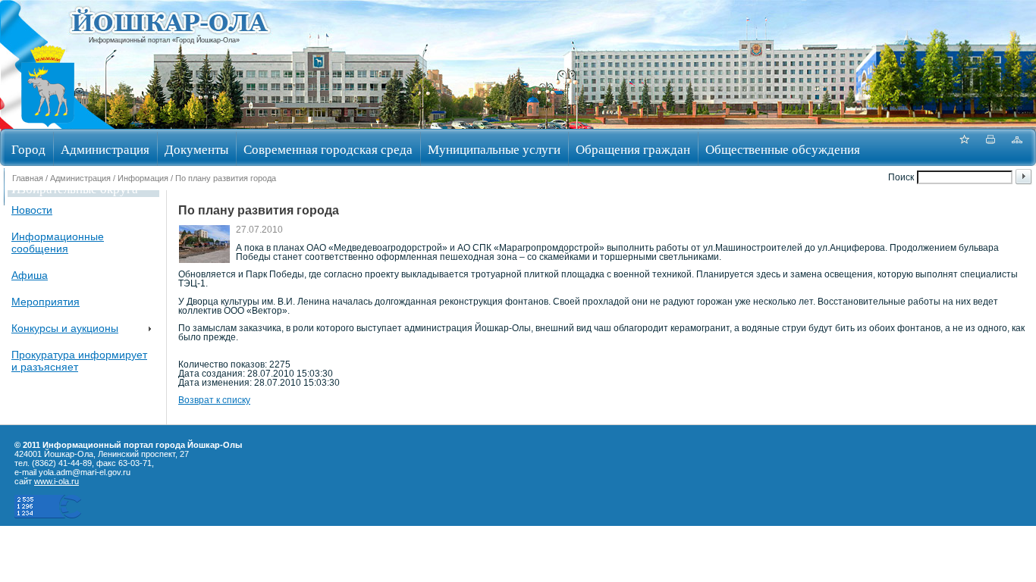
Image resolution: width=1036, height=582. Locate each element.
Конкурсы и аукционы (64, 328)
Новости (31, 210)
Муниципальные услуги (494, 149)
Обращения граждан (633, 149)
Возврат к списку (214, 400)
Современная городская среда (328, 149)
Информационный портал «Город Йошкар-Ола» (164, 40)
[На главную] (47, 124)
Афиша (29, 275)
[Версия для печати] (990, 147)
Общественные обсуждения (782, 149)
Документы (196, 149)
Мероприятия (45, 302)
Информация (143, 178)
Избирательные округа (74, 188)
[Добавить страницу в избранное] (964, 147)
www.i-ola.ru (56, 481)
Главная (27, 178)
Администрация (105, 149)
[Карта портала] (1017, 147)
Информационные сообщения (57, 242)
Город (28, 149)
